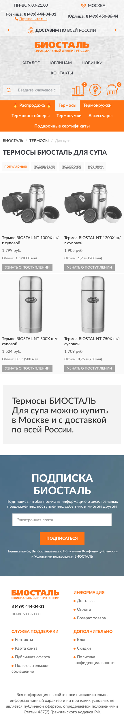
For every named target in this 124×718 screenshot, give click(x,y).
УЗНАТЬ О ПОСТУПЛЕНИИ (27, 267)
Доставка (86, 601)
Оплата (84, 610)
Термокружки (97, 105)
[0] (111, 90)
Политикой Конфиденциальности (90, 551)
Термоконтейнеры (31, 116)
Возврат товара (91, 618)
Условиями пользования (54, 556)
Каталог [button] (30, 63)
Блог (81, 640)
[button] (31, 18)
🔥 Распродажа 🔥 (32, 105)
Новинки (92, 63)
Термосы (67, 105)
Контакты (62, 73)
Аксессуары (100, 116)
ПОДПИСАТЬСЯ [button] (62, 539)
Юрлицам (61, 63)
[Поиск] (8, 90)
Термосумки (69, 116)
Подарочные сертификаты (62, 126)
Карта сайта (26, 649)
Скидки (84, 649)
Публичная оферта (32, 657)
